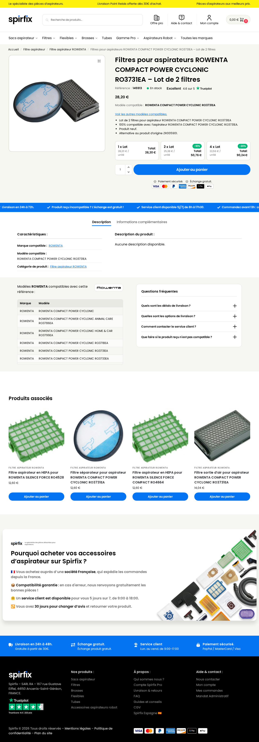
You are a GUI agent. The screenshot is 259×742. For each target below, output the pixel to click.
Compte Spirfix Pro (148, 685)
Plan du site (43, 733)
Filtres (75, 685)
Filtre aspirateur (34, 49)
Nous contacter (208, 679)
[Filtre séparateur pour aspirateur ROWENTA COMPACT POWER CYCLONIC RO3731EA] (98, 436)
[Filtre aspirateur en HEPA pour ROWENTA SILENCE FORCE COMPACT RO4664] (160, 436)
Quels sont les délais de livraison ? (166, 306)
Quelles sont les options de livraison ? (168, 316)
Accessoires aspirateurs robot (94, 707)
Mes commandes (210, 690)
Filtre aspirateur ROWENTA (68, 49)
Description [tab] (101, 222)
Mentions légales (78, 728)
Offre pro (156, 23)
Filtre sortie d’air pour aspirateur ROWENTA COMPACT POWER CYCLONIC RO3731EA (221, 477)
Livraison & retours (148, 690)
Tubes (75, 702)
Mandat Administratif (212, 696)
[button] (238, 19)
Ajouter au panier (191, 169)
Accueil (13, 49)
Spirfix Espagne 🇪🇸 (148, 713)
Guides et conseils (148, 702)
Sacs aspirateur (83, 679)
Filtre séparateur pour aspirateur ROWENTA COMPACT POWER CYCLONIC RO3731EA (98, 477)
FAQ (137, 696)
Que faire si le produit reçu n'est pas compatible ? (176, 337)
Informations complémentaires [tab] (142, 222)
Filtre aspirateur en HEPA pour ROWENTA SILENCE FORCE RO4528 (36, 475)
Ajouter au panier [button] (36, 497)
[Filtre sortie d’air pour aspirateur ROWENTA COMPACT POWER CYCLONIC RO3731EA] (222, 436)
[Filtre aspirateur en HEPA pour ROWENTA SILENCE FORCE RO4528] (36, 436)
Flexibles (77, 696)
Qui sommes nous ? (149, 679)
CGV (137, 707)
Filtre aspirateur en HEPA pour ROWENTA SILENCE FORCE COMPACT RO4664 (157, 477)
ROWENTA (56, 246)
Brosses (77, 690)
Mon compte (209, 23)
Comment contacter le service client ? (168, 326)
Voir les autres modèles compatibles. (141, 114)
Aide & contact (181, 23)
